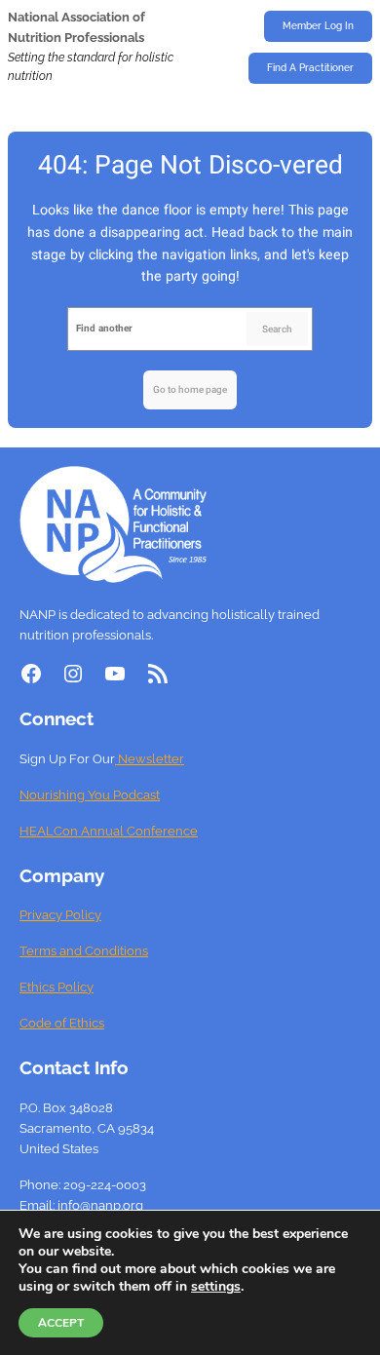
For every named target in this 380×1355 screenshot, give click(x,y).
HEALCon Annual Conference (108, 831)
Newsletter (149, 759)
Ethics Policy (56, 987)
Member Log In (318, 25)
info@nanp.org (100, 1205)
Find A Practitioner (310, 67)
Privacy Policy (60, 915)
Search (277, 329)
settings (216, 1287)
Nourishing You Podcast (89, 795)
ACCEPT (61, 1323)
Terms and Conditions (83, 951)
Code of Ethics (61, 1023)
